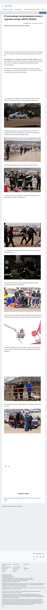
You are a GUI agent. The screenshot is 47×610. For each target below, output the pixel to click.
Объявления (15, 570)
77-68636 (12, 591)
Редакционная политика (6, 566)
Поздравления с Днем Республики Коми (31, 9)
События (3, 571)
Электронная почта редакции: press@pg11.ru (26, 579)
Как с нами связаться (16, 566)
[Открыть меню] (2, 6)
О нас (25, 566)
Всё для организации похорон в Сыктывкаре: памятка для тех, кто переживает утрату (22, 499)
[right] (45, 9)
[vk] (6, 466)
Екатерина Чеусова (37, 23)
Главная (14, 571)
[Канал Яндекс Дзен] (43, 557)
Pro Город (3, 570)
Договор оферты (16, 564)
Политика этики (26, 564)
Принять (43, 12)
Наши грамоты (4, 568)
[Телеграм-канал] (40, 557)
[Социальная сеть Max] (34, 559)
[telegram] (9, 466)
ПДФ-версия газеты (16, 568)
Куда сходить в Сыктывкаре (7, 9)
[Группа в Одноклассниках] (37, 557)
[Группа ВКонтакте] (34, 557)
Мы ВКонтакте (26, 568)
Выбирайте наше (18, 9)
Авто (24, 570)
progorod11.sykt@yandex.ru (6, 581)
